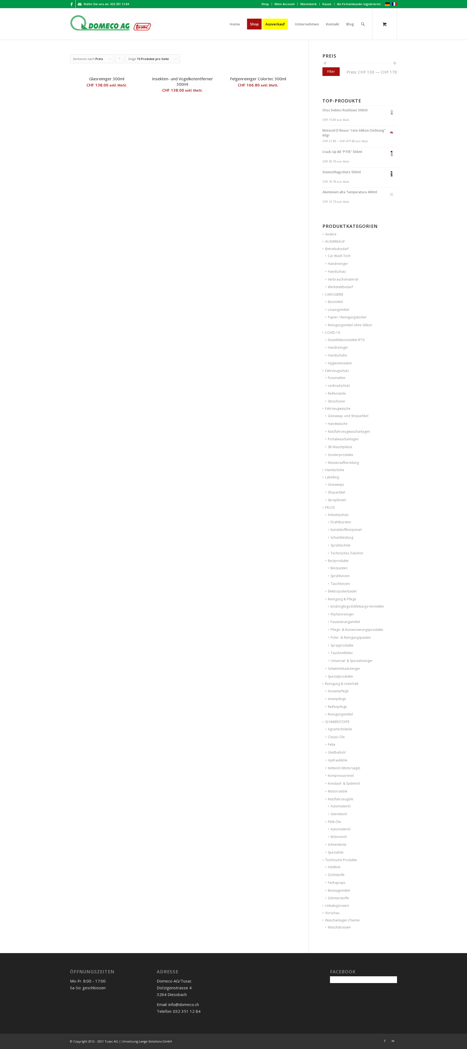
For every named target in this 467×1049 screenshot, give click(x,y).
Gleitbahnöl (337, 752)
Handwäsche (338, 423)
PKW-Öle (334, 822)
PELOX (330, 507)
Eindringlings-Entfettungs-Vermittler (357, 606)
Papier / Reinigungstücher (347, 317)
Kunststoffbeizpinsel (346, 529)
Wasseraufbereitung (343, 462)
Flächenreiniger (342, 614)
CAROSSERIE (334, 294)
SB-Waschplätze (340, 447)
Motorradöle (338, 791)
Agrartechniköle (340, 729)
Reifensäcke (337, 393)
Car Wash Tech (339, 256)
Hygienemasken (340, 363)
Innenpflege (337, 699)
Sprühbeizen (340, 576)
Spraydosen (337, 500)
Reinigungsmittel (340, 714)
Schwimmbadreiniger (344, 668)
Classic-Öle (336, 737)
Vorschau (332, 913)
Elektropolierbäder (342, 591)
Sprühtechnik (340, 545)
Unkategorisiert (337, 905)
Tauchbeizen (340, 583)
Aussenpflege (338, 691)
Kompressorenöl (341, 775)
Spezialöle (335, 852)
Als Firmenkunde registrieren (359, 4)
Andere (330, 234)
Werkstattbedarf (340, 287)
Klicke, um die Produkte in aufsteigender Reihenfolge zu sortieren (119, 60)
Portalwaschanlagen (343, 439)
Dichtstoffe (336, 874)
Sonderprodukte (340, 454)
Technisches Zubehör (347, 553)
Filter (331, 71)
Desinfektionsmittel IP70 (346, 340)
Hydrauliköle (337, 760)
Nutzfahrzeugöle (340, 799)
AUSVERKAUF (335, 241)
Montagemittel (339, 890)
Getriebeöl (339, 814)
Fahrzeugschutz (337, 370)
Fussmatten (336, 377)
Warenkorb (308, 4)
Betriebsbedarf (337, 249)
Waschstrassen (339, 927)
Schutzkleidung (342, 537)
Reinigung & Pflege (342, 599)
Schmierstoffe (338, 898)
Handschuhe (337, 355)
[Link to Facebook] (71, 4)
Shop (265, 4)
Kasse (326, 4)
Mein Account (285, 4)
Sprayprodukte (342, 645)
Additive (334, 867)
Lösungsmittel (338, 309)
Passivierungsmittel (345, 622)
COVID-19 (332, 332)
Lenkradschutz (339, 385)
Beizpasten (339, 568)
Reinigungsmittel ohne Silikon (350, 325)
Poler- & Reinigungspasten (351, 637)
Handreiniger (338, 263)
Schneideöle (337, 844)
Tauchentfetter (342, 653)
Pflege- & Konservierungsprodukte (357, 629)
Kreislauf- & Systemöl (344, 783)
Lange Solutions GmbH (155, 1041)
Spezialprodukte (340, 676)
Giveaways (336, 484)
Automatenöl (341, 806)
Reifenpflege (337, 706)
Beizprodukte (338, 560)
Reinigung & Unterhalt (341, 683)
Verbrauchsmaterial (343, 279)
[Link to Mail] (80, 4)
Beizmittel (335, 301)
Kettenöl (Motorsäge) (344, 768)
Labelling (332, 477)
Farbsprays (336, 882)
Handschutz (337, 271)
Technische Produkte (341, 860)
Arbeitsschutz (338, 514)
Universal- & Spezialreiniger (352, 660)
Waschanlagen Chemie (342, 920)
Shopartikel (336, 492)
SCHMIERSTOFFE (337, 722)
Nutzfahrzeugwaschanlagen (349, 431)
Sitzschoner (336, 401)
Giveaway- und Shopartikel (348, 416)
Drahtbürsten (341, 522)
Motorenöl (339, 836)
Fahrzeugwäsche (338, 408)
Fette (331, 744)
